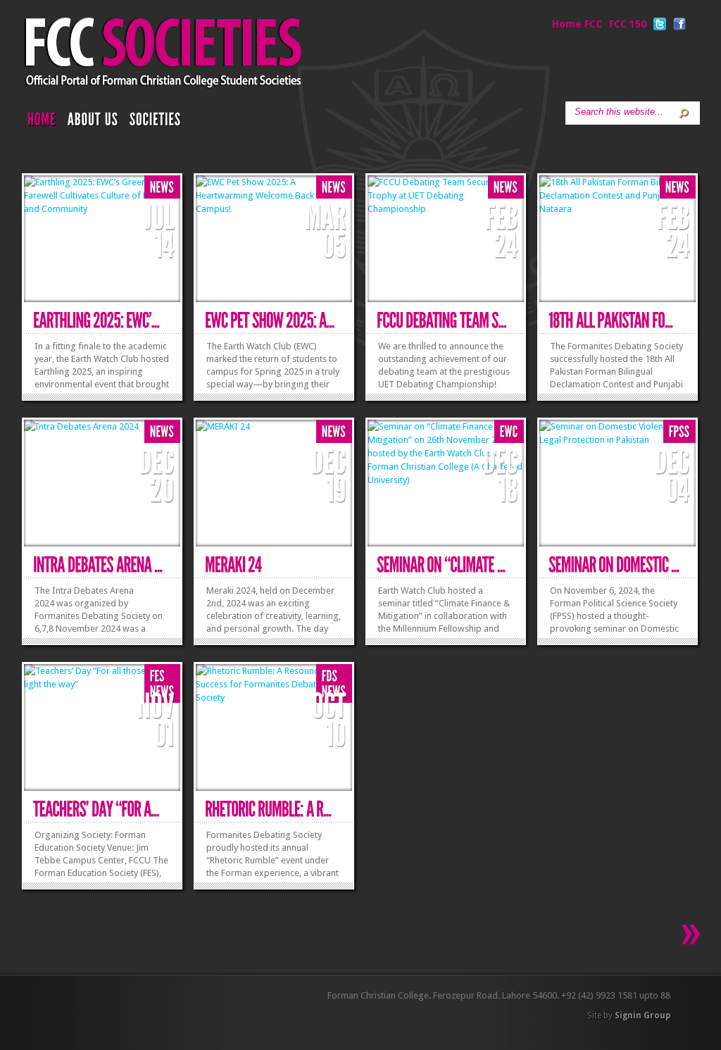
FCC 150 (627, 24)
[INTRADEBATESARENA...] (98, 565)
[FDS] (330, 676)
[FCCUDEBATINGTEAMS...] (441, 320)
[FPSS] (679, 432)
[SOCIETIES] (155, 122)
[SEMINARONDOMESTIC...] (613, 565)
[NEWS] (162, 187)
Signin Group (642, 1015)
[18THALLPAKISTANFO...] (610, 320)
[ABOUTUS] (93, 122)
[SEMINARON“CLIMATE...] (441, 565)
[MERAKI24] (233, 565)
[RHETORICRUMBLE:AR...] (268, 809)
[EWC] (509, 432)
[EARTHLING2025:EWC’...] (96, 320)
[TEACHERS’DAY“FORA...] (96, 809)
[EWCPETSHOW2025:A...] (269, 320)
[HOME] (42, 122)
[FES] (157, 676)
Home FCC (577, 24)
